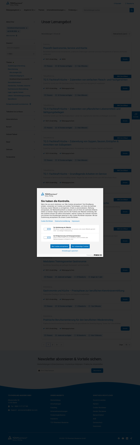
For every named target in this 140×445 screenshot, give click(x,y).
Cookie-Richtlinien (47, 221)
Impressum (76, 221)
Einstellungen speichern (70, 251)
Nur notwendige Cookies (80, 246)
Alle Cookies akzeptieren (60, 246)
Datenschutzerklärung (62, 221)
